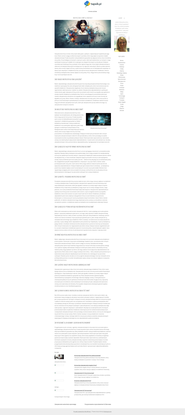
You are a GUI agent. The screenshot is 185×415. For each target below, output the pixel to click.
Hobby (122, 69)
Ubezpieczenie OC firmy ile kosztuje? (84, 373)
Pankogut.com (107, 411)
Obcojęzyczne (121, 81)
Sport (121, 94)
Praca (121, 83)
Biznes (122, 60)
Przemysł (121, 87)
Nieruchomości (122, 79)
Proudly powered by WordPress (82, 411)
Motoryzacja (122, 77)
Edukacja (122, 67)
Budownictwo (121, 62)
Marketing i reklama (122, 73)
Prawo (122, 85)
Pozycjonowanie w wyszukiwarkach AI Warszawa (98, 404)
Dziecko (122, 64)
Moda (121, 75)
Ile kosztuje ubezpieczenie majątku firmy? (85, 365)
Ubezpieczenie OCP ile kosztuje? (83, 390)
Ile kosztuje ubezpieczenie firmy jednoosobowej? (87, 355)
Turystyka (121, 100)
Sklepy (121, 92)
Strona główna (92, 11)
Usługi (121, 106)
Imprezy (122, 71)
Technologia (122, 96)
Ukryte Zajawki (121, 102)
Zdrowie (122, 110)
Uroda (121, 104)
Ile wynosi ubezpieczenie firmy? (82, 381)
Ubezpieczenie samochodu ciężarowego (65, 404)
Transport (121, 98)
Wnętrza (122, 108)
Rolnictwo (121, 89)
